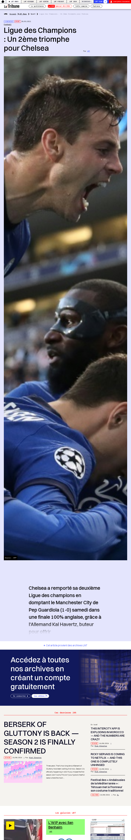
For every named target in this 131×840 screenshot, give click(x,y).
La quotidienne (37, 6)
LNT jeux (73, 1)
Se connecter (19, 696)
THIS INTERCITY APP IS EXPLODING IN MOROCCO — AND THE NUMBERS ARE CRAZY (108, 734)
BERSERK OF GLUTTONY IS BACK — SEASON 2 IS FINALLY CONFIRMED (41, 737)
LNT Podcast (59, 1)
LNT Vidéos (43, 1)
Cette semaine (81, 6)
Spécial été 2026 (60, 6)
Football (8, 24)
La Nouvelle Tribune (11, 6)
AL (118, 795)
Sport (33, 14)
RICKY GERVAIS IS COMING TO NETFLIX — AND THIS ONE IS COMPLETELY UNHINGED (108, 759)
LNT (88, 51)
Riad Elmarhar (35, 758)
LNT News (14, 1)
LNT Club (98, 1)
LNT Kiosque (29, 1)
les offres (39, 696)
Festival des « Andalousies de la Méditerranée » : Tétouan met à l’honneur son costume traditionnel (108, 785)
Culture (95, 795)
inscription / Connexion (121, 1)
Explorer (96, 6)
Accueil (13, 14)
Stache (8, 758)
